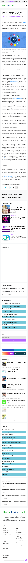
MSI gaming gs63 (6, 463)
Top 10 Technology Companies (9, 327)
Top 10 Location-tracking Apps (9, 314)
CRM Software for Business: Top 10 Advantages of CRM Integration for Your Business (16, 386)
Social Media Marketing (16, 16)
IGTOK (12, 234)
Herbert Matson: (5, 489)
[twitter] (15, 350)
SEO (17, 530)
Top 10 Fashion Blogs (7, 308)
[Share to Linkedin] (10, 187)
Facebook (5, 550)
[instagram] (2, 353)
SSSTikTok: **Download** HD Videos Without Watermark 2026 (17, 228)
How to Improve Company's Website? (15, 163)
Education (5, 539)
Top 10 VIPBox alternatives (8, 316)
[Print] (13, 187)
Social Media (19, 532)
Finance (4, 541)
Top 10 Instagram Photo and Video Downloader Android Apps (17, 219)
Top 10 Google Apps (7, 311)
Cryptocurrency (19, 540)
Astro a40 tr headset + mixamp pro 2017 (11, 442)
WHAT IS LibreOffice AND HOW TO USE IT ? (16, 407)
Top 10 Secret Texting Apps (8, 319)
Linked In (6, 557)
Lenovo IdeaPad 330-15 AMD (9, 461)
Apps (17, 528)
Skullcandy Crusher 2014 (8, 450)
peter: (3, 495)
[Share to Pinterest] (8, 187)
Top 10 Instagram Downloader (9, 322)
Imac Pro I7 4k (5, 453)
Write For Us (6, 543)
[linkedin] (15, 353)
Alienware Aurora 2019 (7, 455)
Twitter (5, 553)
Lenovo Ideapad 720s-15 (8, 429)
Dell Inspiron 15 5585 (7, 434)
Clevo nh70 (5, 474)
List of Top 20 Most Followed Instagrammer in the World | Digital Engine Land (17, 209)
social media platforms (14, 81)
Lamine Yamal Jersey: (6, 501)
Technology (5, 532)
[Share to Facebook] (3, 187)
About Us (5, 528)
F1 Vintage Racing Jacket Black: (9, 483)
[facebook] (2, 350)
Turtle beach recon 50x (7, 440)
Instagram (13, 206)
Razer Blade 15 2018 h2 (8, 469)
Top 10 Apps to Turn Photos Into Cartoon (12, 306)
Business (5, 537)
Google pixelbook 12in (7, 448)
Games (17, 543)
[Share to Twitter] (5, 187)
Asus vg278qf (5, 471)
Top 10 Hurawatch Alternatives (9, 324)
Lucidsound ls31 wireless (8, 437)
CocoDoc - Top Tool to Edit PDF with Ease (16, 415)
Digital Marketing (7, 1)
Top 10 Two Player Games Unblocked (11, 303)
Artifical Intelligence (20, 534)
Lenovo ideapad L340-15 (8, 432)
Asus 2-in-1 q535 (6, 458)
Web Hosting (19, 545)
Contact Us (5, 530)
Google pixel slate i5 (7, 445)
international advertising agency (10, 176)
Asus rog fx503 (6, 466)
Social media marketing (6, 26)
